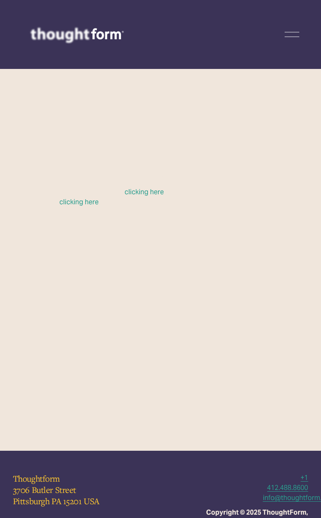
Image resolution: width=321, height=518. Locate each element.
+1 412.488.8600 (287, 482)
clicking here (144, 192)
